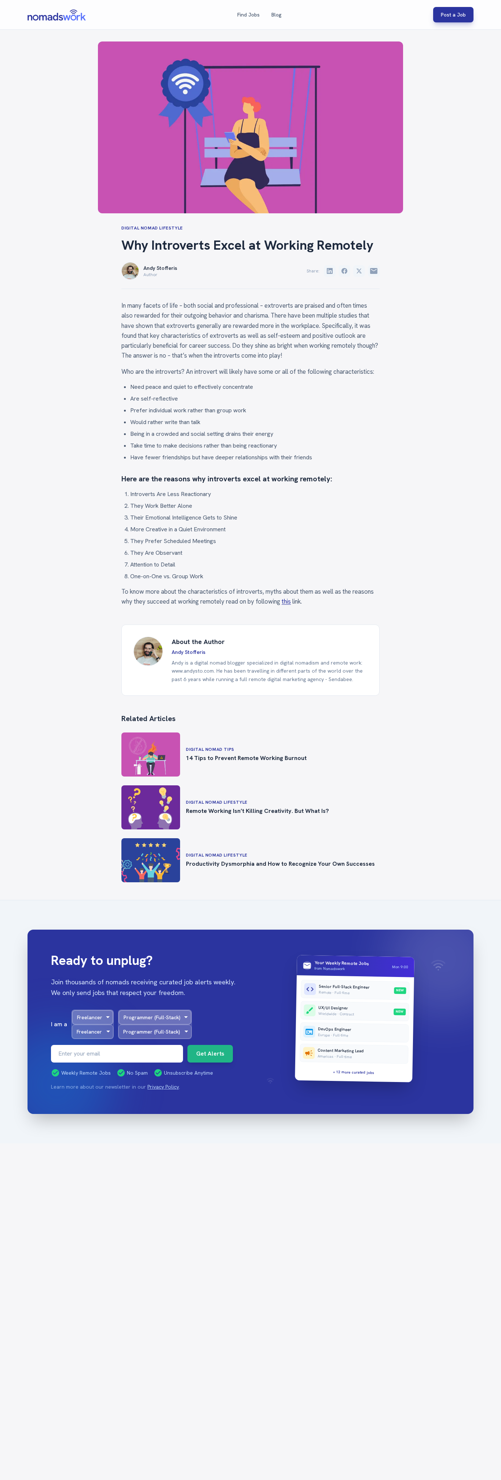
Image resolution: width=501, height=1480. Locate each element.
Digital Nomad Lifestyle (152, 228)
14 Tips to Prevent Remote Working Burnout (246, 758)
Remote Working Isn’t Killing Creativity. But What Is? (257, 811)
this (286, 601)
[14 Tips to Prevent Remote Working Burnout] (150, 754)
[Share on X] (359, 271)
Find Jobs (248, 14)
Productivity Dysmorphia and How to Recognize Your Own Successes (280, 864)
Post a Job (453, 14)
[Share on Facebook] (344, 271)
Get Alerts (210, 1053)
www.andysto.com (193, 670)
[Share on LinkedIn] (330, 271)
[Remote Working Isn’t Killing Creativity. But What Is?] (150, 807)
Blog (276, 14)
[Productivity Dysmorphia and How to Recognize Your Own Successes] (150, 860)
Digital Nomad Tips (210, 749)
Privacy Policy (163, 1086)
